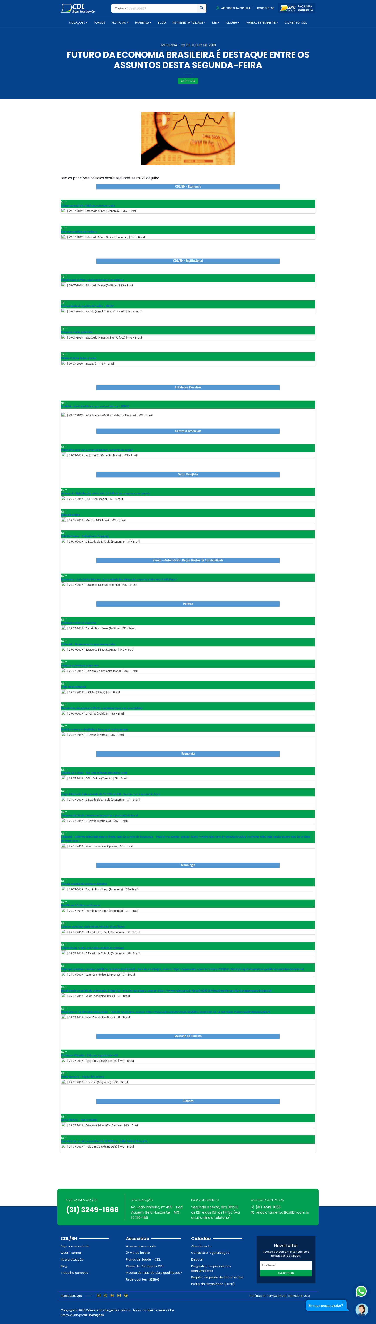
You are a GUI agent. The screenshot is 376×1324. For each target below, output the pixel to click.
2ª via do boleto (138, 1253)
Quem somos (71, 1253)
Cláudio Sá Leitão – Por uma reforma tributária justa (94, 773)
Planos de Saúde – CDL (143, 1259)
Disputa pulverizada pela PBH (80, 665)
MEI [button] (214, 22)
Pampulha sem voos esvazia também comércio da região (97, 450)
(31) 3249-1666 (92, 1210)
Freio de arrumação (73, 687)
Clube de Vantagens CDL (145, 1266)
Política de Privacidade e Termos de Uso (280, 1296)
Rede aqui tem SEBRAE (142, 1279)
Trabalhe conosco (74, 1273)
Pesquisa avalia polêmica (76, 332)
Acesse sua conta (235, 8)
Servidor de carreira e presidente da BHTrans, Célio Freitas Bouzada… (105, 1141)
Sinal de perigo (70, 515)
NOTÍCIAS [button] (119, 22)
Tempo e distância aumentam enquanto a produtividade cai (99, 815)
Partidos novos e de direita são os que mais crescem (94, 729)
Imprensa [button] (142, 22)
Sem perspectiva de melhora (79, 232)
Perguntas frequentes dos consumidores (211, 1268)
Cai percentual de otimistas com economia (88, 205)
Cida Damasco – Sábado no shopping (85, 536)
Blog (162, 22)
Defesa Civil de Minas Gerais (78, 358)
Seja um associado (75, 1246)
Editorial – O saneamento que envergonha (88, 644)
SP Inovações (94, 1315)
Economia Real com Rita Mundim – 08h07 (87, 306)
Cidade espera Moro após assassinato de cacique (92, 280)
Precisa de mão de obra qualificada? (154, 1273)
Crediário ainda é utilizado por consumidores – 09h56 (95, 406)
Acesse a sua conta (141, 1246)
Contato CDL (296, 22)
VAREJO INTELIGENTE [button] (261, 22)
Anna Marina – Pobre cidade (79, 1120)
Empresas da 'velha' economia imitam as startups (92, 948)
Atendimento (201, 1246)
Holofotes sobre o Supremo (79, 623)
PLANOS (99, 22)
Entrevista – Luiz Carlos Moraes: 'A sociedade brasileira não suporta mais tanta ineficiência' (119, 579)
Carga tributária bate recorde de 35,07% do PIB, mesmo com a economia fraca (110, 794)
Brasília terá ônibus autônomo (80, 905)
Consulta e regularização (210, 1253)
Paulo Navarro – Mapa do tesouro (83, 1077)
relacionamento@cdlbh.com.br (283, 1212)
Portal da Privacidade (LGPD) (213, 1284)
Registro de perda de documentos (217, 1277)
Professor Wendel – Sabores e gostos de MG (89, 1055)
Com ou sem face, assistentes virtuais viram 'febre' (93, 926)
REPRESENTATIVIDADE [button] (188, 22)
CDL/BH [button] (231, 22)
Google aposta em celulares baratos (84, 884)
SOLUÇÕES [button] (77, 22)
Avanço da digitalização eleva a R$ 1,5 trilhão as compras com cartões (105, 493)
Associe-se (265, 8)
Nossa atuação (72, 1259)
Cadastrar (286, 1273)
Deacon (197, 1259)
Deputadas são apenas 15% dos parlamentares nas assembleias (102, 708)
